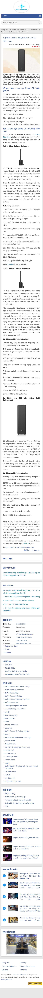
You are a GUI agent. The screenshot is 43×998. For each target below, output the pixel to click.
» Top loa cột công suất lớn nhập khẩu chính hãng (21, 597)
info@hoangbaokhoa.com (24, 634)
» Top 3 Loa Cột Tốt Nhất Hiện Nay (15, 604)
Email (6, 634)
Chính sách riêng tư (9, 966)
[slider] (36, 46)
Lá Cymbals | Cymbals (13, 781)
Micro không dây (11, 715)
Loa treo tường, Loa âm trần (15, 709)
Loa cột (18, 547)
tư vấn (26, 543)
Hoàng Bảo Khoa (21, 640)
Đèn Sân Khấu (10, 668)
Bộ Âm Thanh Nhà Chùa (13, 696)
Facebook (7, 637)
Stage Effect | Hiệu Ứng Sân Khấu (17, 674)
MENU (5, 16)
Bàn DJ (7, 734)
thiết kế (10, 264)
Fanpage (7, 640)
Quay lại (36, 550)
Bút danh (7, 627)
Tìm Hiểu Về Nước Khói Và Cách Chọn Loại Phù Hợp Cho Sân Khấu (30, 896)
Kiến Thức (7, 789)
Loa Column (25, 547)
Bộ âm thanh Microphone (14, 690)
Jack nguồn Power (11, 725)
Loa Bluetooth (10, 778)
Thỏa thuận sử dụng (27, 966)
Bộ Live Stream (10, 744)
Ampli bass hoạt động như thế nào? (26, 837)
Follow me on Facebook (24, 637)
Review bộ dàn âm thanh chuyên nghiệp (19, 803)
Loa (32, 547)
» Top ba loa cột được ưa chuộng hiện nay (18, 600)
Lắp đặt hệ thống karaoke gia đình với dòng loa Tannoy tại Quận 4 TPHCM (30, 908)
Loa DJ (7, 712)
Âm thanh (7, 683)
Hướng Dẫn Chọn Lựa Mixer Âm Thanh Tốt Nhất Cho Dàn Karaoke (30, 876)
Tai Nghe (8, 775)
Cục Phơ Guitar (10, 772)
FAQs (6, 806)
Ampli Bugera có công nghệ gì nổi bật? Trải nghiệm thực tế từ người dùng (25, 821)
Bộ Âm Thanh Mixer (12, 693)
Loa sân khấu (9, 750)
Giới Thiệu (7, 620)
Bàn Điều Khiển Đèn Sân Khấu (16, 671)
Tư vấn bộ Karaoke (11, 756)
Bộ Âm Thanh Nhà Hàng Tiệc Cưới (17, 699)
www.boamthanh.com (23, 643)
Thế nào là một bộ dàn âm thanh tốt (18, 800)
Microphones (10, 718)
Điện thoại (7, 624)
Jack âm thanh (10, 741)
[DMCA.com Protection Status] (35, 983)
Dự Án (7, 649)
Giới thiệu (23, 963)
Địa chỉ (6, 631)
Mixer (7, 721)
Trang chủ (5, 963)
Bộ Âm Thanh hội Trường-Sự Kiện (17, 731)
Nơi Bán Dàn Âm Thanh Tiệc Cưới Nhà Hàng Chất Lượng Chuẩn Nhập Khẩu (30, 885)
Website (7, 643)
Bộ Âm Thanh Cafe (11, 702)
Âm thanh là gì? (10, 793)
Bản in (28, 550)
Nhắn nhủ (23, 970)
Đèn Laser (8, 665)
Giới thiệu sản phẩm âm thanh (16, 706)
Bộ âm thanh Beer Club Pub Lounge (18, 737)
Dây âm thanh (10, 760)
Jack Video (8, 728)
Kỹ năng (8, 652)
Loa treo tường (10, 753)
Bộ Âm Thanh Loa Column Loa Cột (17, 686)
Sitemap (5, 970)
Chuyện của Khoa (11, 646)
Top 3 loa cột (9, 547)
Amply (7, 763)
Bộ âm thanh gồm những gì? (15, 797)
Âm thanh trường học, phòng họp (17, 747)
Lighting (7, 661)
